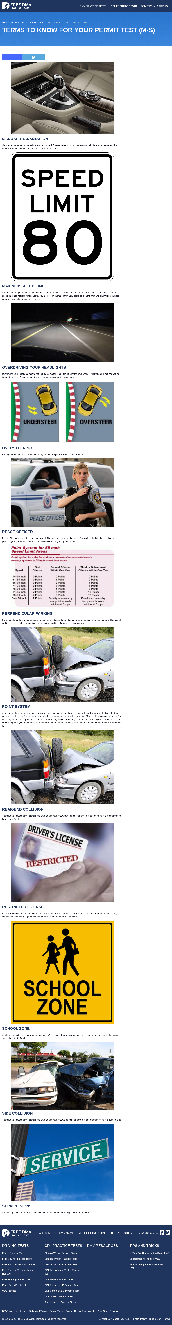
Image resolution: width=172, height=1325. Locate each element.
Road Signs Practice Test (15, 1285)
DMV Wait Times (38, 1311)
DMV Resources (102, 1245)
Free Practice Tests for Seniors (18, 1264)
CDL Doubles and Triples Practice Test (63, 1272)
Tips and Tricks (144, 1245)
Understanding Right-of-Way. (145, 1259)
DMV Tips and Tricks (154, 6)
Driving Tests (15, 1245)
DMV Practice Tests (93, 6)
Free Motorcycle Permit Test (17, 1279)
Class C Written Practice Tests (61, 1264)
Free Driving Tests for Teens (17, 1259)
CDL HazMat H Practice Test (60, 1279)
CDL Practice (9, 1290)
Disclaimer (155, 1319)
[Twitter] (33, 57)
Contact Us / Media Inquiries (113, 1319)
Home (4, 22)
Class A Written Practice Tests (61, 1253)
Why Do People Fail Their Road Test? (147, 1266)
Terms (166, 1319)
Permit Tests (56, 1311)
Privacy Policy (139, 1319)
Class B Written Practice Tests (61, 1259)
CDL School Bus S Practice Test (62, 1290)
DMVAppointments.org (14, 1311)
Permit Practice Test (13, 1253)
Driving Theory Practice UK (80, 1311)
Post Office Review (107, 1311)
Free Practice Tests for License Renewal (18, 1272)
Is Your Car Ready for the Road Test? (150, 1253)
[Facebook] (12, 57)
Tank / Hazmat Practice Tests (60, 1302)
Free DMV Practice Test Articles (26, 22)
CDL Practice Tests (124, 6)
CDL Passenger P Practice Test (61, 1285)
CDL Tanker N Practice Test (59, 1296)
